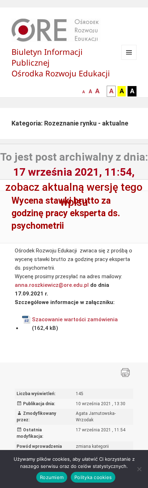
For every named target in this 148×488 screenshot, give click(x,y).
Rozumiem (52, 477)
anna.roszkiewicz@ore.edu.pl (52, 285)
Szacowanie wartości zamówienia (75, 319)
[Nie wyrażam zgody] (139, 469)
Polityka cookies (93, 477)
